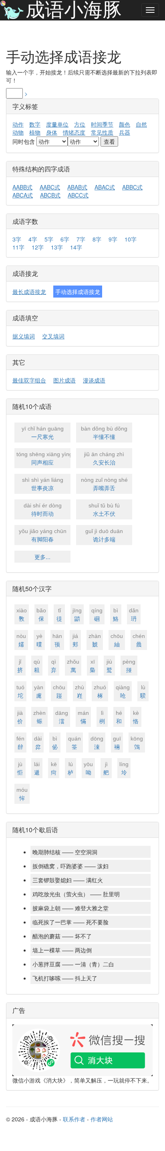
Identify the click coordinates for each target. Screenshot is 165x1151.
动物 (18, 132)
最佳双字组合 (29, 380)
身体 (51, 132)
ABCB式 (50, 195)
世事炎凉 (42, 484)
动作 (18, 124)
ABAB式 (77, 187)
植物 (34, 132)
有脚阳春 (42, 535)
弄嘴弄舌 (104, 484)
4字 (32, 239)
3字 (16, 239)
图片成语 (64, 380)
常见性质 (102, 132)
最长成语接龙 (29, 292)
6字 (64, 239)
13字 (57, 247)
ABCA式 (22, 195)
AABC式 (50, 187)
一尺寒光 (43, 433)
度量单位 (57, 124)
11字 (18, 247)
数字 (34, 124)
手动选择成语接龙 (77, 292)
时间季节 (102, 124)
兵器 (124, 132)
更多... (42, 557)
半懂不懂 (104, 433)
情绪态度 (74, 132)
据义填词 (23, 336)
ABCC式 (78, 195)
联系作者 (74, 1119)
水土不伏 (104, 509)
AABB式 (22, 187)
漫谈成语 (94, 380)
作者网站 (102, 1119)
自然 (141, 124)
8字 (97, 239)
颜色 (124, 124)
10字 (131, 239)
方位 (79, 124)
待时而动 (43, 509)
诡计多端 (104, 535)
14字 (76, 247)
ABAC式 (105, 187)
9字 (113, 239)
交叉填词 (53, 336)
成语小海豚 (74, 10)
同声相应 (43, 458)
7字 (80, 239)
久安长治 (104, 458)
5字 (48, 239)
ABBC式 (132, 187)
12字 (38, 247)
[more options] (150, 10)
